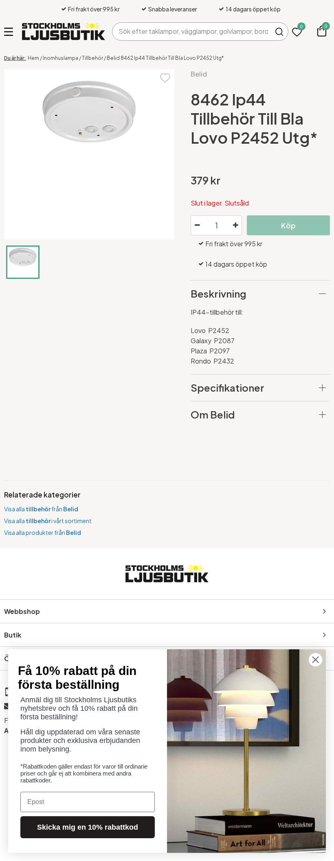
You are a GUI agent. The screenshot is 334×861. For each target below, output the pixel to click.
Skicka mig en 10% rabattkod (87, 827)
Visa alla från (41, 509)
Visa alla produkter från (42, 532)
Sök (279, 31)
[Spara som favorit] (165, 77)
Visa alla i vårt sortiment (48, 520)
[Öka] (235, 225)
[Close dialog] (315, 660)
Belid (199, 74)
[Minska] (197, 225)
